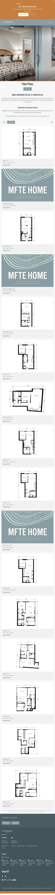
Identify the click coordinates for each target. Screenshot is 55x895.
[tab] (4, 122)
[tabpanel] (27, 469)
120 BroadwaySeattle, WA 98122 (5, 841)
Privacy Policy (13, 845)
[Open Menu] (51, 22)
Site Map (35, 845)
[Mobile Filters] (52, 122)
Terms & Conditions (29, 845)
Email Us (3, 847)
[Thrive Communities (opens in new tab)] (5, 871)
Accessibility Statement (21, 845)
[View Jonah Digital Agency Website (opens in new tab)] (14, 880)
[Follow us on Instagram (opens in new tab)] (5, 876)
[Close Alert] (53, 1)
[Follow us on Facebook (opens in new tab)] (2, 876)
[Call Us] (48, 22)
